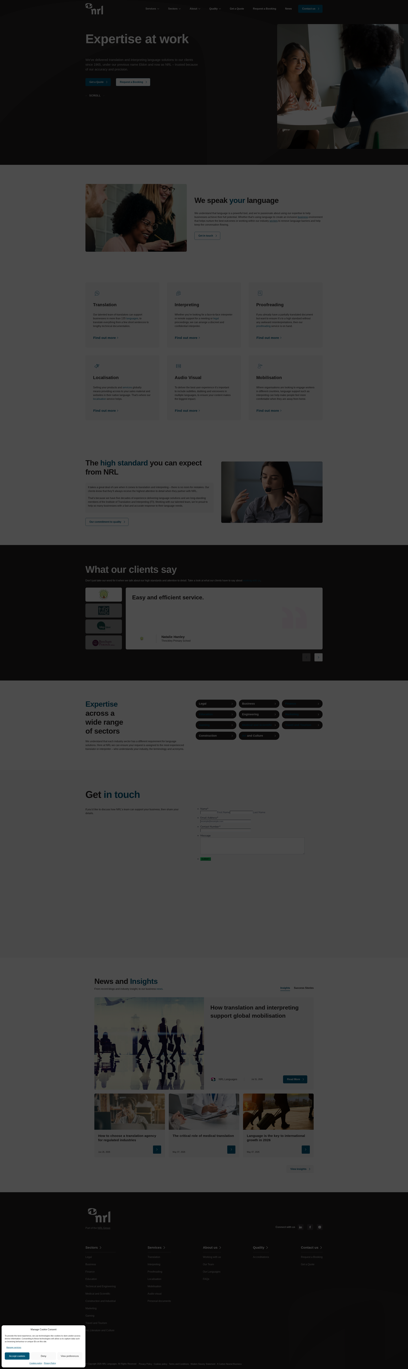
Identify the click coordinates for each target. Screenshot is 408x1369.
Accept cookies (17, 1356)
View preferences (70, 1356)
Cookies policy (35, 1363)
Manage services (13, 1347)
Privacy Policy (50, 1363)
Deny (43, 1356)
